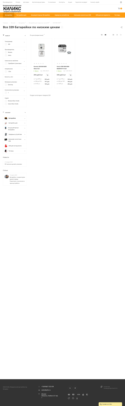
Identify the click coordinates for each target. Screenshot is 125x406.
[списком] (117, 35)
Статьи (5, 170)
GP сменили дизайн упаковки (13, 164)
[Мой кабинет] (121, 2)
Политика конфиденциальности (110, 387)
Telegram (75, 388)
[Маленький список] (102, 35)
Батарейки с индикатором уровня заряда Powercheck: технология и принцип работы (17, 180)
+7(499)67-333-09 (47, 386)
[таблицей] (121, 35)
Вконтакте (70, 388)
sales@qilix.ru (46, 390)
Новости (6, 157)
